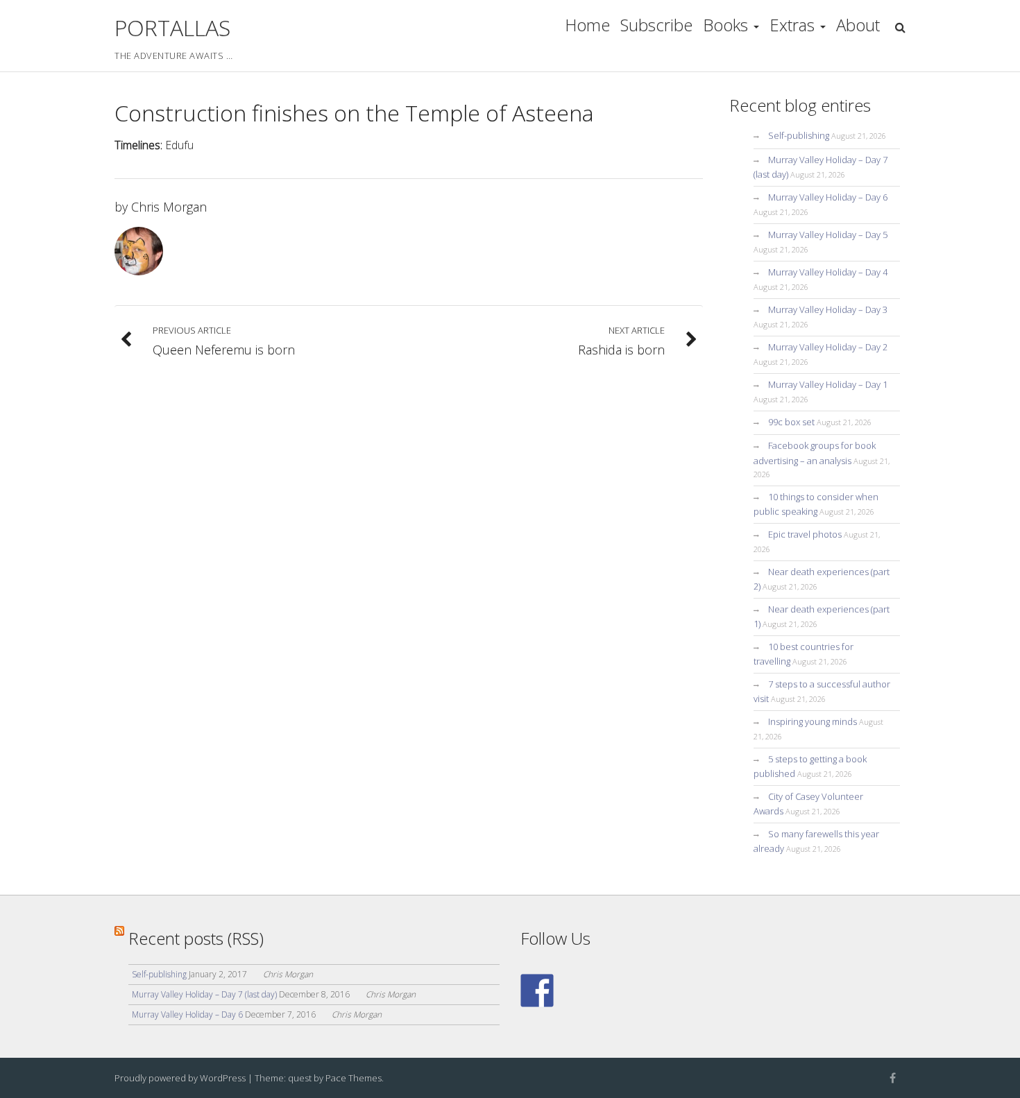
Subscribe (656, 24)
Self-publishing (798, 135)
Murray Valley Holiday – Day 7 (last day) (204, 994)
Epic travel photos (805, 534)
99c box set (791, 421)
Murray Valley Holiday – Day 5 (827, 234)
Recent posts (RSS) (196, 938)
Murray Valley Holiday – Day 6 (827, 197)
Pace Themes (353, 1078)
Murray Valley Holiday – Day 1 (827, 384)
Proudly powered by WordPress (180, 1078)
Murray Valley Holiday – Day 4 (827, 272)
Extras (792, 24)
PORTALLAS (172, 27)
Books (725, 24)
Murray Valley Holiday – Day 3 (827, 309)
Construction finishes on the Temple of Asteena (354, 125)
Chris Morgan (169, 206)
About (858, 24)
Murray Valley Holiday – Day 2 (827, 347)
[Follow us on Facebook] (537, 990)
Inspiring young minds (812, 721)
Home (587, 24)
